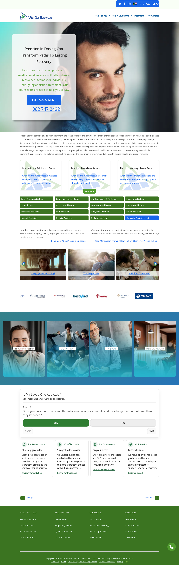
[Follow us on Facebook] (124, 4)
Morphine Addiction (65, 205)
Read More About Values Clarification (68, 241)
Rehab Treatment (28, 531)
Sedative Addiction (99, 218)
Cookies (93, 561)
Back (28, 431)
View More (89, 191)
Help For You (101, 15)
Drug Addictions (27, 525)
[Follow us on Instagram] (129, 4)
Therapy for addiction (32, 473)
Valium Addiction (133, 211)
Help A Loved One (120, 15)
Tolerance (149, 497)
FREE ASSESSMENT (44, 100)
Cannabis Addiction (135, 205)
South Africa (95, 519)
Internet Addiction (29, 218)
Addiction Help (131, 531)
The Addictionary (62, 537)
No (123, 422)
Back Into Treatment (139, 273)
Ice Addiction (27, 205)
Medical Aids (130, 519)
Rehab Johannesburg (99, 525)
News (119, 561)
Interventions (61, 519)
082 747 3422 (149, 3)
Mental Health (26, 537)
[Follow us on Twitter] (120, 4)
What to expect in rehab (104, 469)
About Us (55, 561)
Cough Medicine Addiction (68, 199)
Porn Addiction (62, 211)
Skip (151, 431)
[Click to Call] (171, 547)
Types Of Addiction (63, 531)
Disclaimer (72, 561)
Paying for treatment (67, 473)
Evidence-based (135, 473)
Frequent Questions (64, 525)
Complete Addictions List (137, 218)
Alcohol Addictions (28, 519)
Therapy (29, 497)
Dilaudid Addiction (64, 218)
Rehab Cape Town (98, 531)
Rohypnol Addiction (100, 211)
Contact (155, 15)
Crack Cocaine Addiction (32, 199)
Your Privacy (84, 561)
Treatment (139, 15)
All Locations (95, 537)
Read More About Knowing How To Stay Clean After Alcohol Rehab (126, 241)
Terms (63, 561)
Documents (129, 537)
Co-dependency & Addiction (103, 199)
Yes (56, 422)
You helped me (91, 273)
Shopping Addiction (135, 199)
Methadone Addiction (101, 205)
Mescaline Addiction (30, 211)
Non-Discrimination (107, 561)
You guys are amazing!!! (43, 273)
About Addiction (132, 525)
